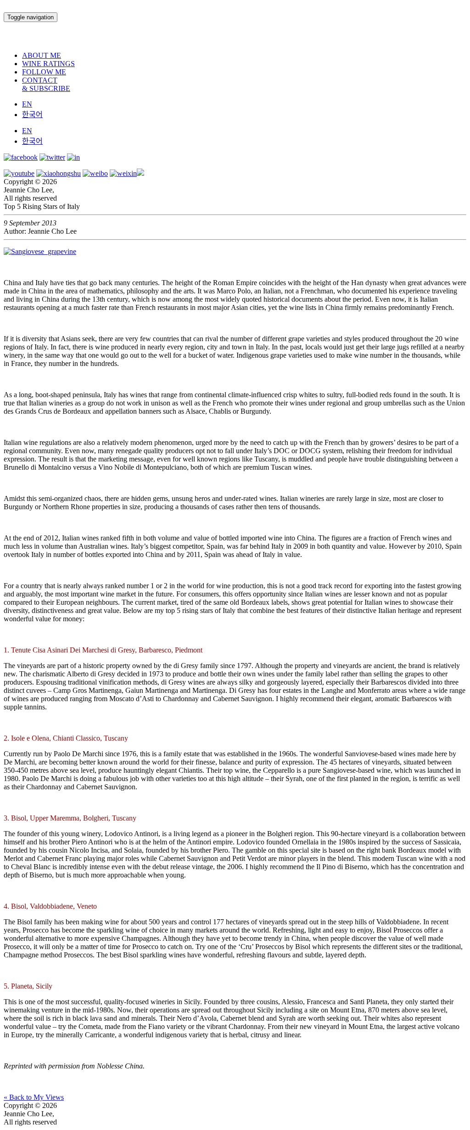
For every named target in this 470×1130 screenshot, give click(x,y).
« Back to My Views (34, 1097)
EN (27, 104)
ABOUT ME (41, 55)
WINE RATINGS (48, 63)
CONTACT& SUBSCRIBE (46, 84)
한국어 (32, 114)
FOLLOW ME (44, 72)
